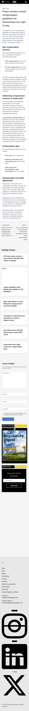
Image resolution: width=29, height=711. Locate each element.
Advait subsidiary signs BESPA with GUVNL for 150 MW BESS (13, 289)
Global (4, 573)
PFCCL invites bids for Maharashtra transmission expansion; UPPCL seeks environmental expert (21, 232)
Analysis (4, 579)
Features (4, 581)
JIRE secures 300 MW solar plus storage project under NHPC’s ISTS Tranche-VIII (7, 230)
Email (5, 401)
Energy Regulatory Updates (10, 592)
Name (5, 394)
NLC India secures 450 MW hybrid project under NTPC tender (13, 332)
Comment (6, 373)
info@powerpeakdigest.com (10, 597)
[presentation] (14, 276)
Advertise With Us (7, 601)
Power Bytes (5, 576)
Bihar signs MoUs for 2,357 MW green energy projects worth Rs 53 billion (13, 304)
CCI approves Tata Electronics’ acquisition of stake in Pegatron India (14, 318)
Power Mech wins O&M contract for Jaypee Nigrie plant (13, 347)
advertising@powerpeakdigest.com (12, 603)
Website (5, 409)
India (3, 8)
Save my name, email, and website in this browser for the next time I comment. (15, 414)
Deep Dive (5, 589)
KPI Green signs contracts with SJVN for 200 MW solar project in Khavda (13, 258)
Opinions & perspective (9, 584)
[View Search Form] (14, 2)
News (7, 8)
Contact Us (5, 595)
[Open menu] (25, 2)
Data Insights (6, 586)
